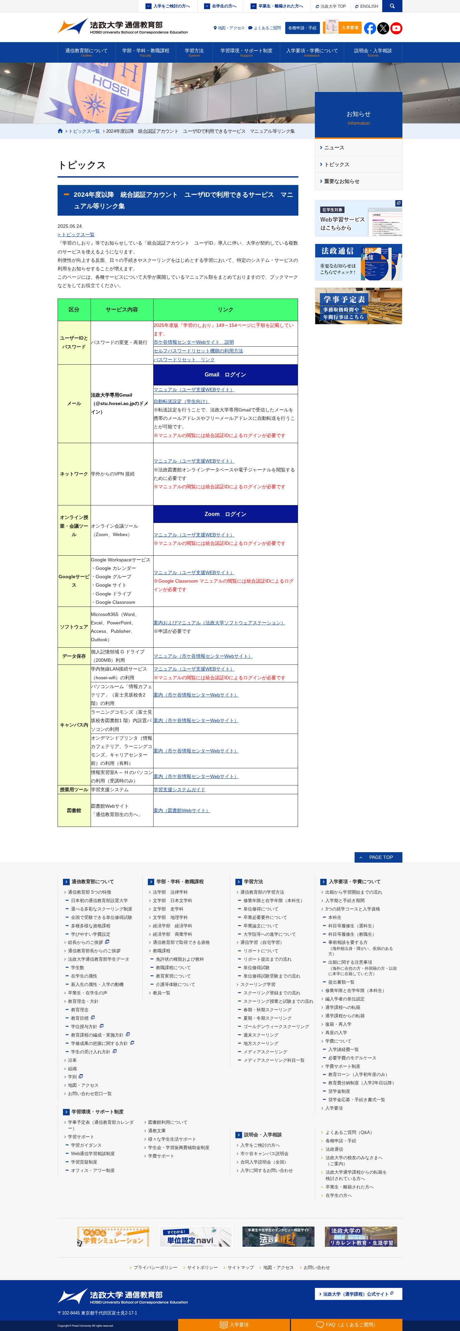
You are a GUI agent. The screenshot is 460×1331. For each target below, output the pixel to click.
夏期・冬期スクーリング (267, 1018)
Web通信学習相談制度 (93, 1153)
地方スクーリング (260, 1043)
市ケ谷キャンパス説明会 (264, 1153)
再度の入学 (336, 1032)
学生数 (77, 967)
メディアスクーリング (265, 1051)
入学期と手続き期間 (345, 900)
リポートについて (260, 950)
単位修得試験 (256, 967)
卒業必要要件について (265, 917)
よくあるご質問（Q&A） (350, 1132)
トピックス (337, 164)
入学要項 (334, 1108)
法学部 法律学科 (170, 892)
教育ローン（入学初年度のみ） (359, 1074)
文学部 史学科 (168, 908)
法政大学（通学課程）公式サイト (356, 1294)
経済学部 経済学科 (172, 925)
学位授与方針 (84, 1026)
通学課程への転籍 (342, 1007)
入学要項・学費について (312, 52)
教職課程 (161, 950)
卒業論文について (260, 925)
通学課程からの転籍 (345, 1015)
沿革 (72, 1060)
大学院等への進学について (269, 934)
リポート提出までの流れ (267, 959)
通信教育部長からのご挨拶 (94, 950)
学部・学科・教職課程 (145, 52)
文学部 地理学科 (170, 917)
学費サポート (161, 1155)
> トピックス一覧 (76, 234)
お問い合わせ (317, 1267)
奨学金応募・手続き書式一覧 (356, 1099)
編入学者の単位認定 (345, 998)
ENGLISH (368, 6)
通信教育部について (86, 52)
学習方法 (194, 52)
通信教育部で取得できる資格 (181, 942)
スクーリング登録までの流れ (271, 992)
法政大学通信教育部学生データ (98, 959)
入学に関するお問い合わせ (266, 1170)
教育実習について (173, 976)
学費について (338, 1041)
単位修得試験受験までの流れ (271, 976)
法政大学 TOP (333, 6)
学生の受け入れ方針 (90, 1051)
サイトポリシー (202, 1267)
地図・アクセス (231, 28)
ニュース (334, 147)
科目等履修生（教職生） (352, 934)
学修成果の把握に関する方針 (99, 1043)
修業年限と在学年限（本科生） (274, 900)
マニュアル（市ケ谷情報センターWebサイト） (203, 656)
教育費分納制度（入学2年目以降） (362, 1082)
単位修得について (260, 908)
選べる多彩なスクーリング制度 (101, 908)
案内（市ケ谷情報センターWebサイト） (196, 695)
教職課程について (173, 967)
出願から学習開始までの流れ (353, 892)
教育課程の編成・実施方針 (97, 1035)
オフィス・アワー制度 (93, 1170)
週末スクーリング (260, 1035)
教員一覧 (161, 992)
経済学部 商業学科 (172, 934)
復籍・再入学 (338, 1024)
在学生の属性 (84, 976)
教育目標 (80, 1018)
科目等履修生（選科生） (352, 925)
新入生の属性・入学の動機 (97, 984)
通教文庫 (157, 1130)
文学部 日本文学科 (172, 900)
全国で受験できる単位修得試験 (101, 917)
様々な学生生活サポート (172, 1139)
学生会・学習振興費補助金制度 (178, 1147)
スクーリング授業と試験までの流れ (278, 1001)
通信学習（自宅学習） (262, 942)
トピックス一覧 (84, 131)
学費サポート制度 (342, 1066)
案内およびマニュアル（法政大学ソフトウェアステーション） (220, 622)
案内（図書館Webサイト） (182, 810)
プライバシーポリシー (155, 1267)
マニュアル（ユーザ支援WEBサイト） (194, 389)
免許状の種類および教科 (180, 959)
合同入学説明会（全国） (264, 1162)
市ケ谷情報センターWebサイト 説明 (194, 342)
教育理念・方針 (83, 1001)
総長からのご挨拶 (85, 942)
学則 (72, 1076)
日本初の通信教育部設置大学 (99, 900)
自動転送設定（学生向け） (182, 401)
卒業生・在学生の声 (87, 992)
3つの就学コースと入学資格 (352, 908)
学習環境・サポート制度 (246, 52)
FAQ (352, 1324)
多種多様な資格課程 (90, 925)
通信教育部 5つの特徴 (89, 892)
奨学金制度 (339, 1091)
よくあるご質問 (267, 28)
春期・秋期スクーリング (267, 1009)
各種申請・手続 (302, 28)
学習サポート (81, 1136)
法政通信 (334, 1149)
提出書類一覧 (341, 982)
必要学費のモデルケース (352, 1057)
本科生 (334, 917)
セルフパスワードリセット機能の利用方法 (198, 350)
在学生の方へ (224, 6)
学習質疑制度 (84, 1162)
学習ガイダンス (86, 1145)
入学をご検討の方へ (172, 6)
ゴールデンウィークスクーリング (276, 1026)
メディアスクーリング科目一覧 (274, 1060)
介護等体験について (175, 984)
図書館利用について (168, 1122)
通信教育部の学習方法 (262, 892)
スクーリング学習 (257, 984)
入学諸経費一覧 (343, 1049)
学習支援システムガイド (179, 789)
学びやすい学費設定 (90, 934)
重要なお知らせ (342, 181)
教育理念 (80, 1009)
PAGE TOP (381, 857)
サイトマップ (241, 1267)
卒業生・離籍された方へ (281, 6)
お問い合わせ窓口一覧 (90, 1093)
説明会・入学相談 (373, 52)
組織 (72, 1068)
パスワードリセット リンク (184, 359)
